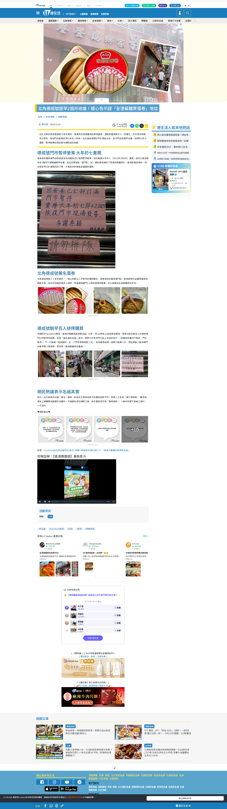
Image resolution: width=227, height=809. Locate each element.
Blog (89, 5)
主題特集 (189, 20)
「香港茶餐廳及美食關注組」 (116, 450)
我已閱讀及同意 (185, 798)
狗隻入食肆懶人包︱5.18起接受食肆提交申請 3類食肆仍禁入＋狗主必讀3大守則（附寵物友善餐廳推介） (89, 752)
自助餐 (148, 745)
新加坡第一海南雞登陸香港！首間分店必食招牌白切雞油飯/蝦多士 (88, 732)
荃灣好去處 (159, 775)
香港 (80, 528)
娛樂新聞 (94, 14)
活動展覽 (93, 775)
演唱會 (40, 20)
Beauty (79, 5)
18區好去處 (157, 20)
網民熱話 (93, 786)
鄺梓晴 (45, 124)
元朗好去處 (146, 775)
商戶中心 (163, 5)
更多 (145, 536)
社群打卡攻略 (150, 5)
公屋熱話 (84, 14)
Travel (59, 5)
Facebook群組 (57, 528)
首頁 (40, 116)
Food (69, 5)
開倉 (107, 775)
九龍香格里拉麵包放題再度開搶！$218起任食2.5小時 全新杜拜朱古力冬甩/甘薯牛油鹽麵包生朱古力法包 (166, 752)
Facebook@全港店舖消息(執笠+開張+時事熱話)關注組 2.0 (72, 450)
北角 (50, 516)
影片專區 (132, 20)
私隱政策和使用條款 (74, 797)
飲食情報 (50, 116)
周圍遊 (144, 20)
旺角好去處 (172, 775)
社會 (68, 745)
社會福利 (114, 778)
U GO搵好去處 (133, 5)
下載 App (176, 5)
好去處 (43, 528)
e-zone (98, 5)
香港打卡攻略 (174, 20)
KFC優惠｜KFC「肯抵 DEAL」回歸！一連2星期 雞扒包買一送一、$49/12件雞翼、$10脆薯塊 (167, 732)
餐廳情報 (62, 116)
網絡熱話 (90, 528)
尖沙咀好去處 (118, 775)
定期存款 (105, 14)
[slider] (76, 501)
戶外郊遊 (103, 778)
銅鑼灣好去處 (133, 775)
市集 (101, 775)
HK (51, 5)
